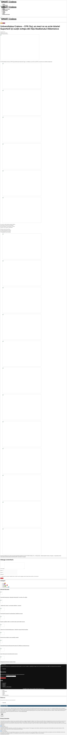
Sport (4, 8)
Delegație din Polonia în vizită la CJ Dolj (7, 661)
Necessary (3, 726)
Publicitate (4, 684)
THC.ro (43, 688)
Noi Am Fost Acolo (6, 9)
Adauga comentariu (3, 32)
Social (4, 11)
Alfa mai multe (24, 711)
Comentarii (2, 568)
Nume (1, 570)
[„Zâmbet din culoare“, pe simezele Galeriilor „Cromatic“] (1, 602)
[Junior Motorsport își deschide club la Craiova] (2, 650)
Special (4, 23)
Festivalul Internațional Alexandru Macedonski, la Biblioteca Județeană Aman (14, 645)
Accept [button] (20, 711)
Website (1, 574)
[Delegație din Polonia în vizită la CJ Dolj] (2, 658)
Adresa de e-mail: (3, 676)
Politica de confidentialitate (7, 686)
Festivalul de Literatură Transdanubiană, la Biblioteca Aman (11, 613)
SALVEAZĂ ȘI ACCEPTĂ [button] (4, 734)
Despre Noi (4, 683)
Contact (4, 685)
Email (1, 572)
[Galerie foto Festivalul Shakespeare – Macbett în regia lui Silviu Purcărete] (2, 626)
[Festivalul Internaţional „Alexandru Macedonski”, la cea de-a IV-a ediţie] (1, 594)
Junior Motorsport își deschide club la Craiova (8, 653)
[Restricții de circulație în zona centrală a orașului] (2, 634)
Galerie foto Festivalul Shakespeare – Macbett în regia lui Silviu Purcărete (14, 629)
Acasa (4, 4)
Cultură (4, 12)
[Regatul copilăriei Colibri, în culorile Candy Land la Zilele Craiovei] (2, 618)
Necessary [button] (2, 725)
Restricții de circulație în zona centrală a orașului (9, 637)
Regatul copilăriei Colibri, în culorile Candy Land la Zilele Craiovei (12, 621)
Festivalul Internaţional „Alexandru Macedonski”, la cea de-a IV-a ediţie (13, 597)
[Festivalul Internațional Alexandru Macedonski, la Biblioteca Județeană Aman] (1, 642)
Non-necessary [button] (3, 730)
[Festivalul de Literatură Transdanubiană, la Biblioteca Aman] (2, 610)
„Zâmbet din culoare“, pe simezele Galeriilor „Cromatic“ (10, 605)
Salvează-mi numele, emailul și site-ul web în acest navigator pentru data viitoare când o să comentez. (20, 576)
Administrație (5, 5)
